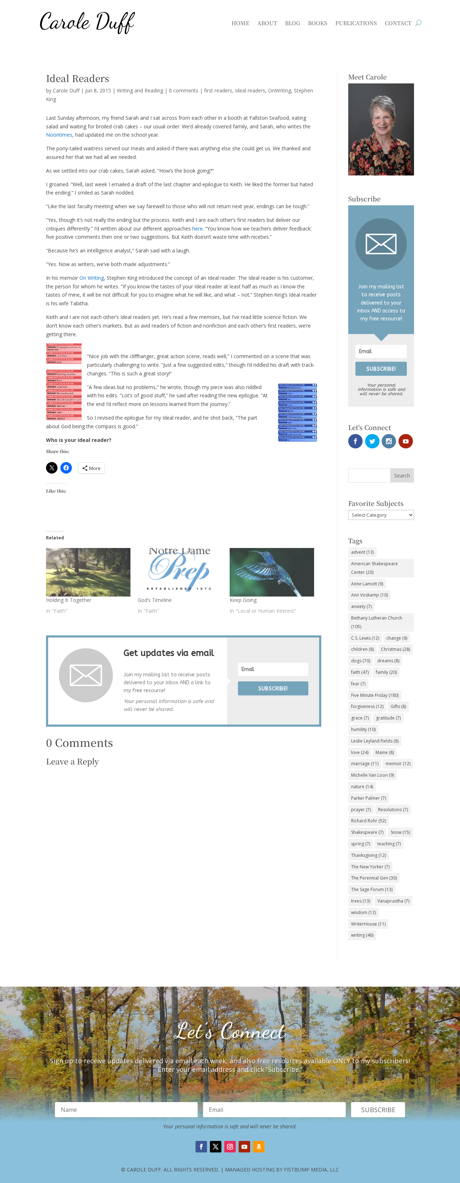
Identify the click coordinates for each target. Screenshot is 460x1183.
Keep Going (243, 600)
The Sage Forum (371, 889)
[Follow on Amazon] (258, 1146)
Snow (400, 832)
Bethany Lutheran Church (376, 622)
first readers (218, 90)
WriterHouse (368, 924)
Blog (292, 23)
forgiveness (367, 706)
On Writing (91, 277)
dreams (388, 661)
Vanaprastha (393, 901)
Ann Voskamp (369, 595)
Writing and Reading (140, 90)
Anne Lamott (367, 584)
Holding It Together (68, 600)
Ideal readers (250, 90)
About (267, 23)
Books (317, 23)
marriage (364, 763)
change (396, 638)
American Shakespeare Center (374, 568)
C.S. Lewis (365, 638)
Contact (398, 23)
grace (360, 718)
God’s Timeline (155, 600)
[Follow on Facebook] (201, 1146)
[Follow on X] (215, 1146)
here (197, 228)
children (362, 649)
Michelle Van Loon (372, 775)
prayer (361, 810)
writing (362, 935)
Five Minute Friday (375, 695)
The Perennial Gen (374, 878)
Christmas (395, 649)
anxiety (361, 606)
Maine (385, 752)
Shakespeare (367, 832)
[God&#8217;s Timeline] (180, 572)
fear (358, 684)
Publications (356, 23)
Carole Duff (66, 90)
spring (360, 844)
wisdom (363, 912)
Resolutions (393, 810)
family (386, 672)
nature (362, 787)
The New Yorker (370, 867)
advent (362, 552)
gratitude (388, 718)
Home (240, 23)
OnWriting (279, 90)
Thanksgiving (368, 855)
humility (363, 729)
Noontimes (59, 134)
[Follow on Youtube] (244, 1146)
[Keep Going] (272, 572)
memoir (398, 763)
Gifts (398, 706)
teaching (389, 844)
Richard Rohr (368, 821)
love (359, 752)
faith (360, 672)
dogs (360, 661)
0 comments (183, 90)
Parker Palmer (368, 798)
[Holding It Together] (88, 572)
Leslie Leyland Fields (375, 741)
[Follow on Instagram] (230, 1146)
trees (360, 901)
